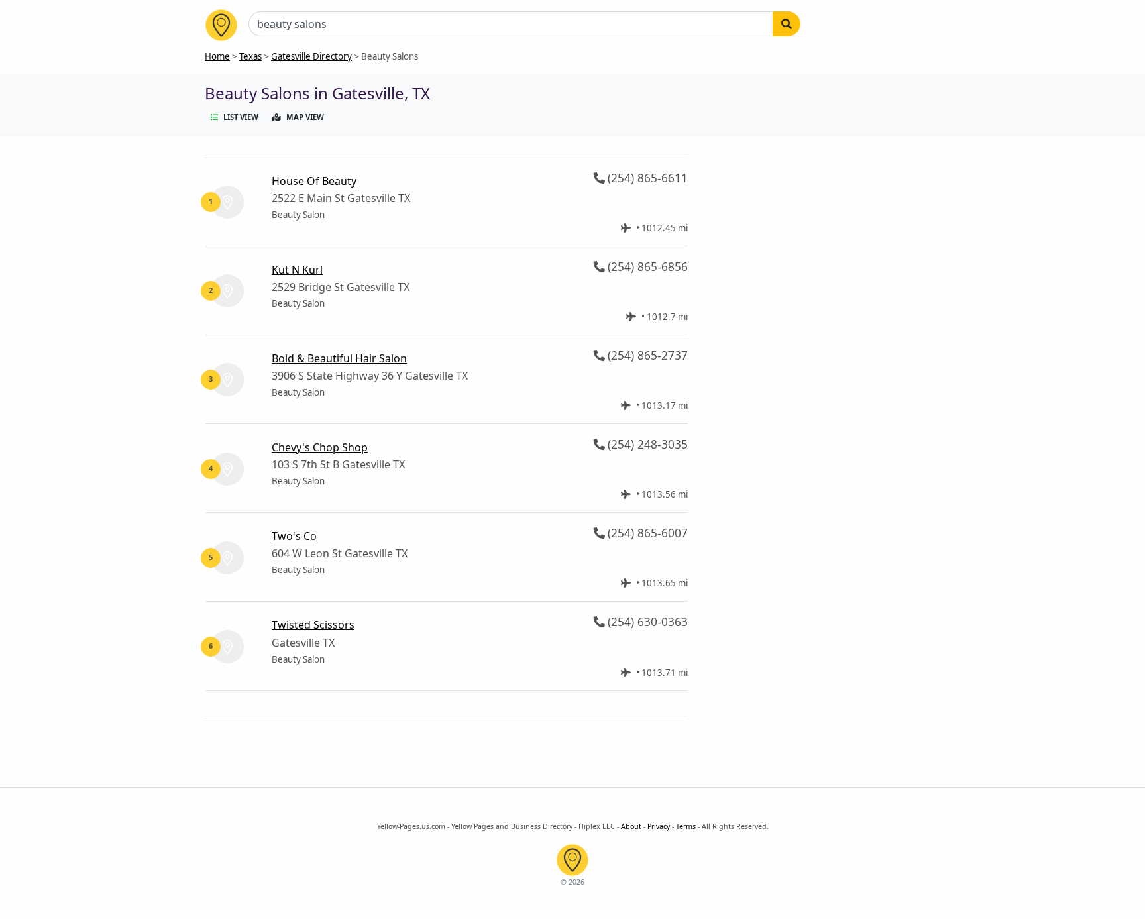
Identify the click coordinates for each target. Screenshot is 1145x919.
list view (240, 117)
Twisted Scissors (313, 625)
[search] (786, 23)
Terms (686, 826)
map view (305, 117)
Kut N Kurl (297, 269)
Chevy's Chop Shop (320, 447)
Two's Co (294, 536)
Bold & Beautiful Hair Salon (339, 358)
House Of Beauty (314, 181)
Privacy (658, 826)
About (631, 826)
